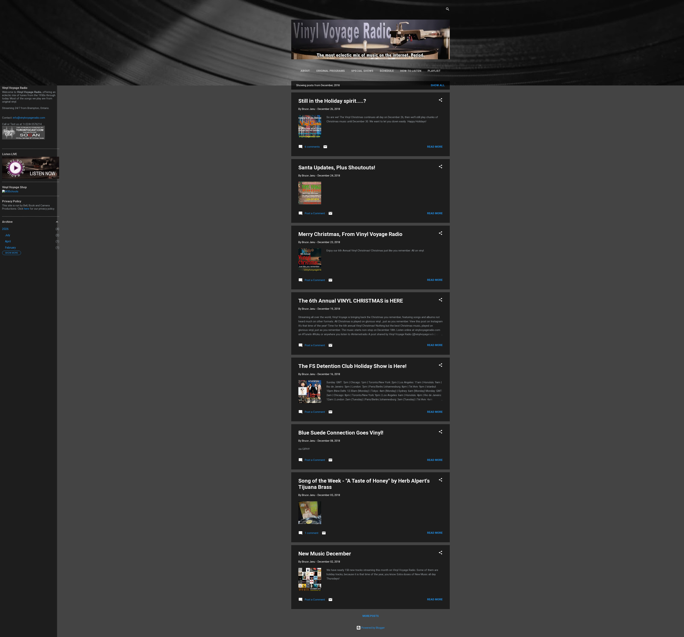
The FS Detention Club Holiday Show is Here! (352, 366)
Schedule (387, 70)
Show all (438, 85)
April (8, 241)
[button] (440, 100)
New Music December (324, 553)
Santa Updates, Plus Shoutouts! (336, 167)
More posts (370, 616)
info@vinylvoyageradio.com (29, 117)
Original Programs (330, 70)
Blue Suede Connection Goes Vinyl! (340, 433)
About (305, 70)
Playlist (434, 70)
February (10, 247)
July (7, 235)
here (26, 208)
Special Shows (362, 70)
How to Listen (410, 70)
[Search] (447, 9)
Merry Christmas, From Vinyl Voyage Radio (350, 234)
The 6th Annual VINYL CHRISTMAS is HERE (350, 301)
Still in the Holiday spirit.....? (332, 101)
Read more (435, 146)
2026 (5, 229)
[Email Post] (325, 148)
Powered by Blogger (373, 627)
